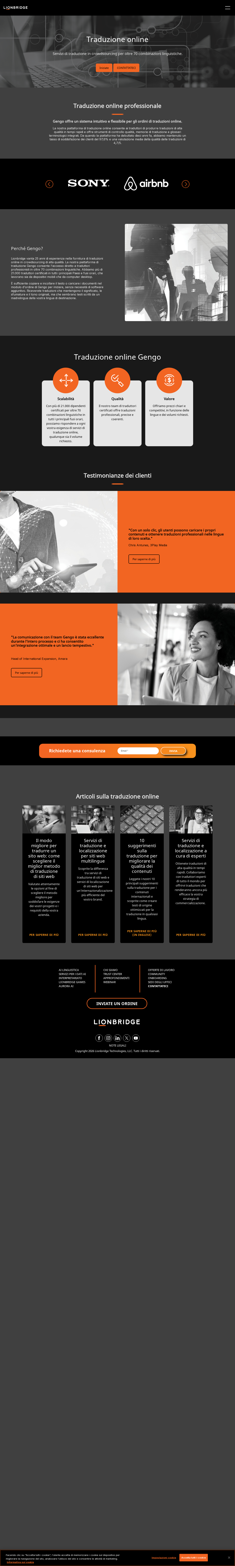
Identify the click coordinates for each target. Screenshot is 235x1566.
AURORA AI (66, 986)
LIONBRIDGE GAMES (72, 982)
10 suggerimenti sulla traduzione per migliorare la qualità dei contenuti (141, 855)
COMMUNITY (156, 974)
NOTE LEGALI (117, 1045)
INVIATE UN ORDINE (117, 1003)
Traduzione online (117, 39)
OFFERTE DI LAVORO (161, 970)
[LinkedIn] (117, 1038)
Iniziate (104, 68)
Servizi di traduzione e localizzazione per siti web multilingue (93, 850)
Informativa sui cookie (20, 1562)
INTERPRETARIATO (70, 978)
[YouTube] (136, 1038)
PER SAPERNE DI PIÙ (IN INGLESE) (142, 933)
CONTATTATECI (126, 68)
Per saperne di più (144, 559)
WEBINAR (109, 982)
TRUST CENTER (112, 974)
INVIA (173, 751)
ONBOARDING (157, 978)
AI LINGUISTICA (69, 970)
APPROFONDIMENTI (116, 978)
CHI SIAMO (110, 970)
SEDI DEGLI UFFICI (160, 982)
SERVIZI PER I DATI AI (72, 974)
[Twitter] (126, 1038)
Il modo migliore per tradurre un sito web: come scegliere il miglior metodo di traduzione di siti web (44, 858)
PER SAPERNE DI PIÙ (44, 935)
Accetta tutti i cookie (193, 1557)
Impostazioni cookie (164, 1557)
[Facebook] (99, 1038)
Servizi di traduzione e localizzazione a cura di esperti (191, 848)
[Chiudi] (229, 1558)
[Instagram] (108, 1038)
